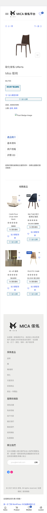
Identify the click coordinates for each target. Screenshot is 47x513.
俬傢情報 (10, 410)
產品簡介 (11, 137)
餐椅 (15, 108)
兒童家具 (10, 380)
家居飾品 (10, 386)
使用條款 (10, 432)
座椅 (11, 108)
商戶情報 (11, 149)
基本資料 (11, 143)
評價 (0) (11, 155)
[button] (11, 95)
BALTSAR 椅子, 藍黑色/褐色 (33, 215)
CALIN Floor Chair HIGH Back (13, 216)
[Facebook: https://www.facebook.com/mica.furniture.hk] (8, 472)
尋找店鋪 (10, 405)
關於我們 (10, 421)
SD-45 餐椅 (13, 271)
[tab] (23, 137)
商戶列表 (10, 416)
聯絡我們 (10, 427)
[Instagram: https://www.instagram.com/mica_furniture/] (11, 472)
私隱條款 (10, 438)
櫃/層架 (10, 369)
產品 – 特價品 (12, 391)
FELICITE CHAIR (33, 271)
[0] (40, 13)
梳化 (8, 375)
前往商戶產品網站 (13, 87)
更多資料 (14, 229)
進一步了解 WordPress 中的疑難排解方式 (19, 504)
